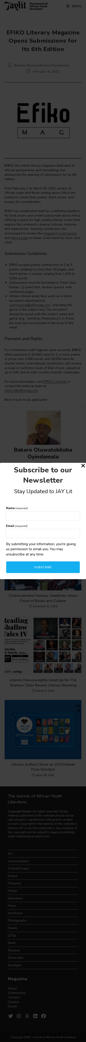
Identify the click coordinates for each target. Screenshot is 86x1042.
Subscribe (43, 567)
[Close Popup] (83, 466)
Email (17, 526)
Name (17, 508)
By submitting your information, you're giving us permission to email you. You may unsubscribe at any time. (41, 549)
